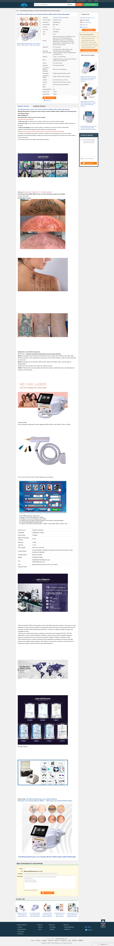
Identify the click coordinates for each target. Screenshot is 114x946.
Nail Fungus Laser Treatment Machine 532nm (59, 800)
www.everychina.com (61, 938)
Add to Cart (48, 100)
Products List (85, 24)
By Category (53, 927)
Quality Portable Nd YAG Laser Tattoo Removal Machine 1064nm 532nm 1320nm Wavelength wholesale (88, 104)
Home (17, 10)
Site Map (50, 940)
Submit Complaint (22, 929)
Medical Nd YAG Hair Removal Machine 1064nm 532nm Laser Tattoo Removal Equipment (22, 916)
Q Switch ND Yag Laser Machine (61, 17)
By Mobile (52, 929)
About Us (39, 924)
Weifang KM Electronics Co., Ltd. (87, 17)
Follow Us (90, 929)
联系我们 (80, 940)
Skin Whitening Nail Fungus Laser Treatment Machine (41, 799)
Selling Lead (67, 929)
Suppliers (44, 940)
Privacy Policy (21, 931)
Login (89, 1)
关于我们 (74, 940)
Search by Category (90, 4)
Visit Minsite (89, 30)
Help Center (20, 933)
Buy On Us (52, 924)
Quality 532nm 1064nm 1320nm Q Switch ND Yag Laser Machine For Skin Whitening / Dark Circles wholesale (88, 79)
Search (79, 4)
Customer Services (22, 924)
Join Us (40, 929)
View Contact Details (86, 22)
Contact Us (20, 927)
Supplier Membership (69, 927)
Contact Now (50, 97)
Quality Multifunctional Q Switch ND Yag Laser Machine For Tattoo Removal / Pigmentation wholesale (89, 128)
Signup (96, 1)
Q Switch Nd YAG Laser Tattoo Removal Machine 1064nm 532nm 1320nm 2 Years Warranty (59, 916)
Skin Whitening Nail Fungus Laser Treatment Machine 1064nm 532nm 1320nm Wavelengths (43, 14)
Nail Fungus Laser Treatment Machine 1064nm (31, 800)
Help (69, 940)
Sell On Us (66, 924)
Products (38, 940)
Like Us (89, 927)
